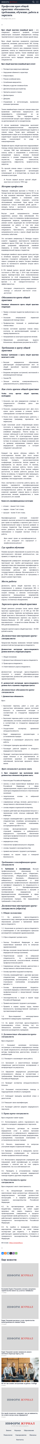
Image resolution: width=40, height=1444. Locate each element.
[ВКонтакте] (2, 1253)
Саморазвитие (20, 1435)
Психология (8, 1435)
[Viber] (13, 1253)
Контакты (20, 1440)
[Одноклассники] (5, 1253)
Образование (29, 1430)
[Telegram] (8, 1253)
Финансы (33, 1435)
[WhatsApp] (16, 1253)
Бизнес (8, 1430)
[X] (11, 1253)
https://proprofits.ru (16, 1243)
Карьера (17, 1430)
